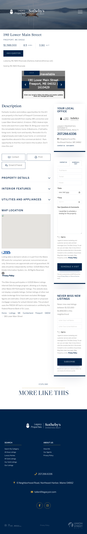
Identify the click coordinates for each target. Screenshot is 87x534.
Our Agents (70, 145)
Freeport (38, 313)
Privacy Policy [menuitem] (48, 455)
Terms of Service (75, 276)
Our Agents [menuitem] (48, 452)
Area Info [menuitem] (47, 449)
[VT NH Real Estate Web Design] (75, 525)
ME (19, 313)
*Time (59, 198)
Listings (12, 313)
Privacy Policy (8, 276)
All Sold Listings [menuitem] (10, 459)
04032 (47, 313)
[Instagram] (47, 505)
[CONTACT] (13, 53)
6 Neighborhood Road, (44, 483)
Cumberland (28, 313)
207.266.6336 (66, 134)
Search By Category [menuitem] (12, 449)
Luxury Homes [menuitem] (10, 455)
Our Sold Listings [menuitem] (11, 462)
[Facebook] (39, 505)
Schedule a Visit (75, 163)
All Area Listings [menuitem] (10, 452)
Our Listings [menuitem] (9, 465)
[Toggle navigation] (80, 11)
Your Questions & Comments (68, 207)
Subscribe (69, 362)
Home (4, 313)
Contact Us (61, 145)
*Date (59, 188)
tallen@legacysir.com (45, 492)
